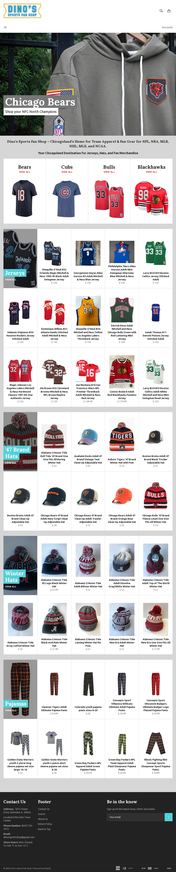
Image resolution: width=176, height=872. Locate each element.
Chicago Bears (40, 101)
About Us (43, 819)
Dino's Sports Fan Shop (21, 868)
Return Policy (45, 824)
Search (41, 814)
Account (167, 27)
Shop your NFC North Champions (31, 112)
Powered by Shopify (42, 868)
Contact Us (44, 809)
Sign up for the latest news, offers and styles (131, 809)
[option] (88, 84)
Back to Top (44, 829)
